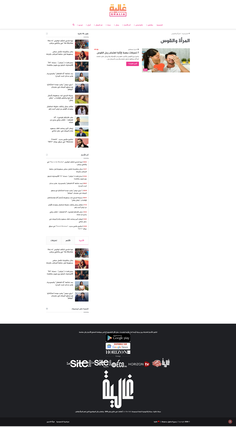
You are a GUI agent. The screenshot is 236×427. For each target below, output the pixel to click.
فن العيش (99, 25)
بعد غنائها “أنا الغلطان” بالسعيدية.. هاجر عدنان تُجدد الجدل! (59, 75)
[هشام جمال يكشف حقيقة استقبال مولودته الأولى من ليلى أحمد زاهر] (81, 110)
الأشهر (68, 240)
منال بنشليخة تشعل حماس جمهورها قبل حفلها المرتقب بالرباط (59, 53)
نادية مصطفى (132, 49)
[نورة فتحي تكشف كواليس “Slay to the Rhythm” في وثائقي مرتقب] (81, 44)
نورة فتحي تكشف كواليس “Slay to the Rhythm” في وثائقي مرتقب (60, 42)
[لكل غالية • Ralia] (118, 10)
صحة (109, 25)
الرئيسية (160, 25)
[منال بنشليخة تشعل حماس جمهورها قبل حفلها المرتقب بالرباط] (81, 55)
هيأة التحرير (51, 421)
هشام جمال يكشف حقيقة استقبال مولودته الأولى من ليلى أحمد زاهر (60, 107)
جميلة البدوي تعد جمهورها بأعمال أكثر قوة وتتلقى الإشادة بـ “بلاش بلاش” (60, 98)
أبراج (89, 25)
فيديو (81, 25)
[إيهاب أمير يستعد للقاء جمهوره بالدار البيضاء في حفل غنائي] (81, 132)
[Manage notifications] (230, 422)
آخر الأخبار (127, 25)
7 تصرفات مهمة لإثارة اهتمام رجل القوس (118, 53)
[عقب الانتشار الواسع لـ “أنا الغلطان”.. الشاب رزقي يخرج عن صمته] (81, 121)
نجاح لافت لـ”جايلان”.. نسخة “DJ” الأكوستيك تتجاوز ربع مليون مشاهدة (60, 64)
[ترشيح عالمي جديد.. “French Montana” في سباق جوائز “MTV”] (81, 143)
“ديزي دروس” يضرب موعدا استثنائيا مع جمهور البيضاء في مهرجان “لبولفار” (60, 87)
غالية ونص (139, 25)
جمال (117, 25)
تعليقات (54, 240)
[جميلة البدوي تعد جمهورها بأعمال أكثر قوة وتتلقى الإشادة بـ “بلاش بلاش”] (81, 99)
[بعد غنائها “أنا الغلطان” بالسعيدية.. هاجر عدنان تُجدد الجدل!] (81, 77)
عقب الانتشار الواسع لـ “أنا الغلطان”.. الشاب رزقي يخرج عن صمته (61, 120)
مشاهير (150, 25)
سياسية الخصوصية (62, 421)
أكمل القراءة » (132, 63)
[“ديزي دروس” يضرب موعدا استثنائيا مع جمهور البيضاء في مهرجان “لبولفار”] (81, 88)
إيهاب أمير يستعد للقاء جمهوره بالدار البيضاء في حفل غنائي (61, 129)
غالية (155, 421)
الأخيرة (81, 240)
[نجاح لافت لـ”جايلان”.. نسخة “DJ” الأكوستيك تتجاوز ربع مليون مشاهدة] (81, 66)
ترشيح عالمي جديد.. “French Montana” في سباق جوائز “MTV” (60, 140)
